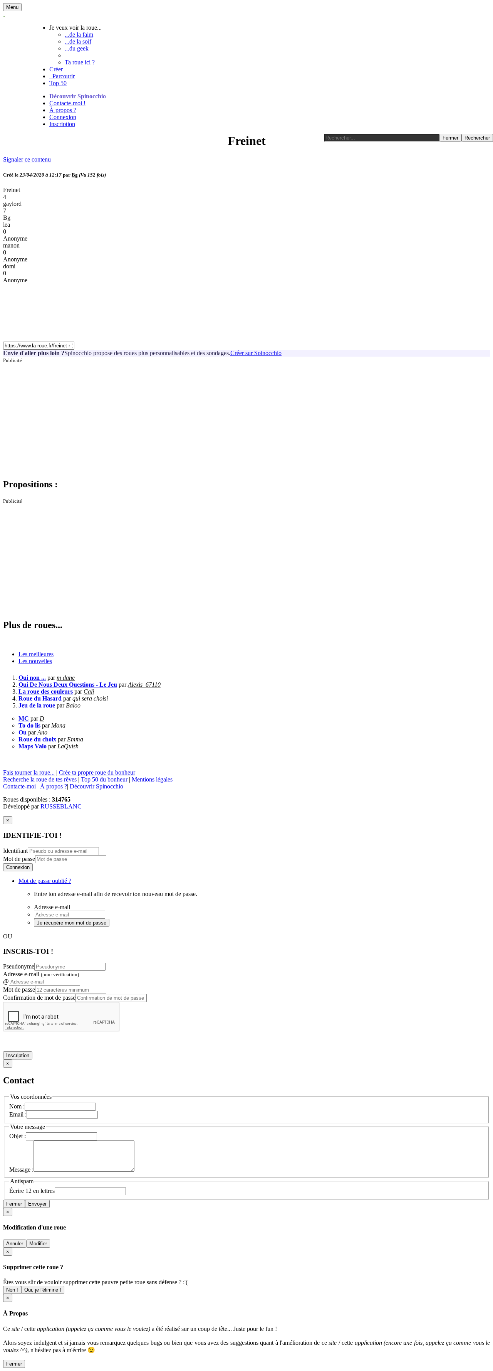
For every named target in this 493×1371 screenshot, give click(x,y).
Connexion (62, 117)
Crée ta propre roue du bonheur (97, 772)
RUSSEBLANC (61, 806)
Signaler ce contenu (27, 159)
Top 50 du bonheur (104, 779)
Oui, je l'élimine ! (42, 1290)
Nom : (17, 1106)
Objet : (17, 1136)
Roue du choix (37, 739)
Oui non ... (32, 677)
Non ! (12, 1290)
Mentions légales (152, 779)
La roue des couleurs (45, 691)
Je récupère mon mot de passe (71, 923)
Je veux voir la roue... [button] (75, 27)
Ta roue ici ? (80, 62)
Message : (21, 1169)
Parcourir (62, 76)
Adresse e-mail (41, 974)
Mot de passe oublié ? (44, 881)
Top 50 (58, 83)
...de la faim (79, 34)
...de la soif (78, 41)
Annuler (14, 1243)
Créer (56, 69)
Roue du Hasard (40, 698)
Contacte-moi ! (67, 103)
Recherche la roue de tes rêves (40, 779)
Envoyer (37, 1204)
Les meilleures (36, 654)
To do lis (29, 725)
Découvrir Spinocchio (77, 96)
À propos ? (62, 110)
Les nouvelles (35, 661)
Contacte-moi (19, 786)
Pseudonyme (18, 966)
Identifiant (15, 850)
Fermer (14, 1204)
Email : (18, 1114)
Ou (22, 732)
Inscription (62, 124)
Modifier (38, 1243)
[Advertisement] (234, 418)
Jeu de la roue (36, 705)
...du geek (77, 48)
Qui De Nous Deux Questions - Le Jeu (67, 684)
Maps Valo (32, 746)
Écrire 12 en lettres (32, 1190)
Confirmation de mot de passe (39, 997)
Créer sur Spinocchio (256, 353)
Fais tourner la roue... (29, 772)
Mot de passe (19, 859)
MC (23, 718)
